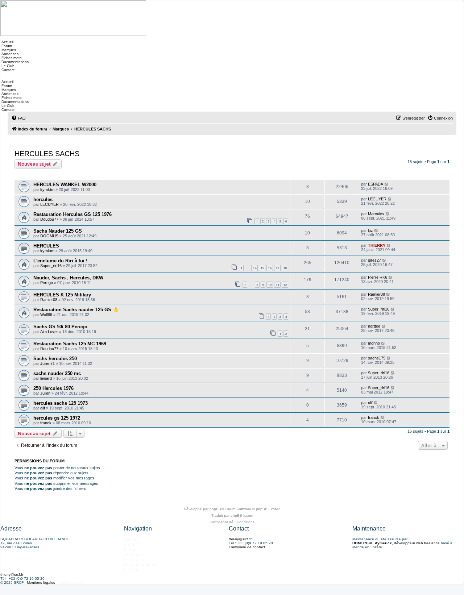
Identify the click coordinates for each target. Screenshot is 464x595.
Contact (7, 70)
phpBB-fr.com (242, 515)
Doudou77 (49, 219)
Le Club (7, 66)
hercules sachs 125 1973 (60, 403)
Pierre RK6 (377, 277)
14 (254, 268)
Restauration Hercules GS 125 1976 (72, 214)
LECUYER (49, 204)
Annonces (9, 54)
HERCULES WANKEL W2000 (64, 184)
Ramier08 (48, 300)
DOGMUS (49, 236)
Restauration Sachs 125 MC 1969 (69, 343)
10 (270, 284)
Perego (46, 282)
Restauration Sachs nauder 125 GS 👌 (76, 309)
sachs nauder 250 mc (57, 373)
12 (285, 284)
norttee (374, 326)
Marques (8, 50)
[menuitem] (18, 118)
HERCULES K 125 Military (62, 295)
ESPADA (375, 184)
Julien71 (47, 363)
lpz (370, 230)
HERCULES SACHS (46, 154)
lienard (46, 378)
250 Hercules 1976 (53, 388)
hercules (43, 199)
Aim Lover (49, 331)
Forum (6, 46)
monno (374, 343)
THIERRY (376, 245)
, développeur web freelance (396, 543)
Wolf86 (46, 314)
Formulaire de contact (247, 547)
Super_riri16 (51, 265)
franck (45, 423)
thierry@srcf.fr (240, 539)
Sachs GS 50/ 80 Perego (60, 326)
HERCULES (46, 246)
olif (42, 408)
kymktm (47, 189)
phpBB (215, 509)
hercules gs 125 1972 (56, 418)
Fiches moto (11, 58)
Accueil (6, 42)
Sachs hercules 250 (55, 358)
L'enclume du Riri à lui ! (60, 260)
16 (270, 268)
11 (277, 284)
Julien (45, 393)
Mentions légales (41, 582)
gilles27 (374, 260)
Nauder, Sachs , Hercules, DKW (68, 277)
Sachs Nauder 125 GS (57, 231)
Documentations (14, 62)
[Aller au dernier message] (386, 184)
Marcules (376, 214)
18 (285, 268)
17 (277, 268)
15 (262, 268)
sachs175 (376, 358)
